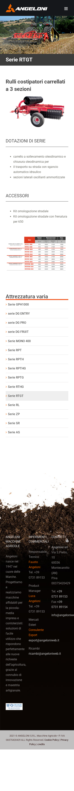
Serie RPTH (16, 359)
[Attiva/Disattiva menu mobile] (66, 9)
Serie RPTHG (17, 368)
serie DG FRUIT (18, 332)
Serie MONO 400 (19, 341)
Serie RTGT (16, 396)
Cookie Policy (51, 739)
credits (41, 744)
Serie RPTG (16, 377)
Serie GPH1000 (18, 304)
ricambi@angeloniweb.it (45, 653)
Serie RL (14, 405)
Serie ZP (14, 414)
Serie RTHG (16, 387)
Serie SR (14, 423)
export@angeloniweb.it (44, 640)
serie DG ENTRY (19, 313)
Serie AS (14, 432)
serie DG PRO (17, 322)
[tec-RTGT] (37, 236)
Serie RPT (15, 350)
